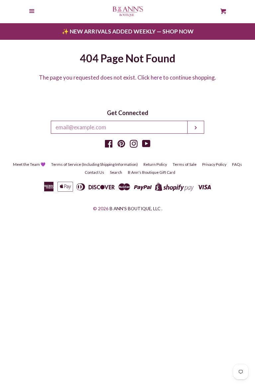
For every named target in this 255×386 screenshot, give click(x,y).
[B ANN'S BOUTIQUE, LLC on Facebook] (109, 144)
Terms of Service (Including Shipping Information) (94, 164)
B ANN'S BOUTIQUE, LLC (135, 208)
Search (116, 172)
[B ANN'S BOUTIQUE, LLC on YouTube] (146, 144)
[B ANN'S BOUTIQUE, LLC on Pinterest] (121, 144)
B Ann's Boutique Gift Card (151, 172)
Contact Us (94, 172)
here (156, 77)
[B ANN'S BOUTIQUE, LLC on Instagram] (134, 144)
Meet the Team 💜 (29, 164)
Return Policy (155, 164)
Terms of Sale (185, 164)
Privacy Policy (214, 164)
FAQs (237, 164)
